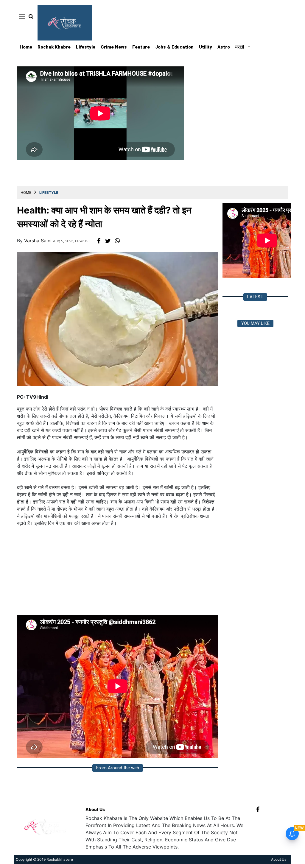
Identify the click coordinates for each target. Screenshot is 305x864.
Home (26, 47)
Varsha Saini (38, 241)
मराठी (239, 47)
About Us (95, 809)
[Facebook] (258, 809)
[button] (21, 16)
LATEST (255, 297)
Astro (223, 47)
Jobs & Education (174, 47)
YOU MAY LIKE (255, 323)
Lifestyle (85, 47)
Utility (205, 47)
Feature (141, 47)
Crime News (114, 47)
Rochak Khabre (54, 47)
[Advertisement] (117, 573)
